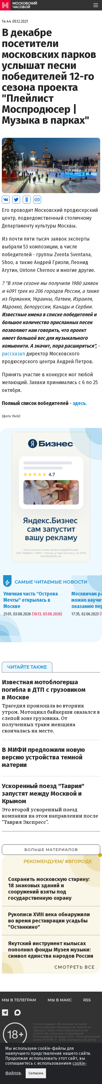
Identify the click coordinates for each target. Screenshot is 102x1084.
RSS (87, 1000)
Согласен (36, 1073)
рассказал (13, 353)
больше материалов (51, 849)
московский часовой (25, 5)
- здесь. (78, 403)
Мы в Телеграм (19, 1000)
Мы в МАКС (60, 1000)
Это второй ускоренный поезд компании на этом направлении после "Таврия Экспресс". (50, 815)
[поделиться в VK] (6, 200)
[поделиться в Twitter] (16, 200)
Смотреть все (74, 967)
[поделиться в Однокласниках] (27, 200)
